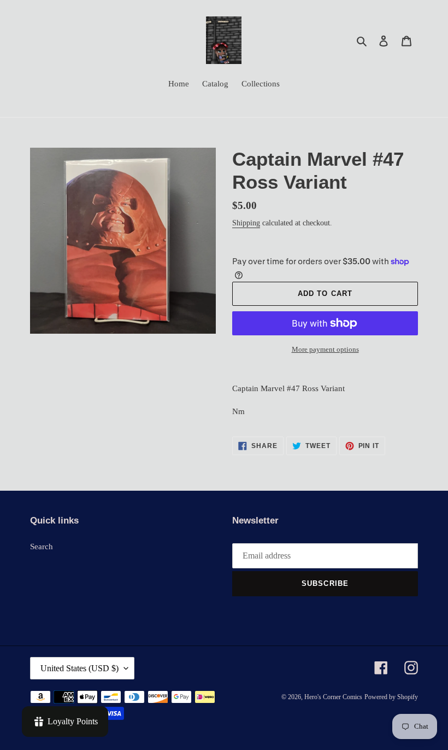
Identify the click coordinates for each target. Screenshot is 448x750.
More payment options (325, 349)
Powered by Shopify (391, 697)
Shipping (246, 223)
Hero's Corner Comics (333, 697)
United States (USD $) (79, 668)
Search (41, 546)
